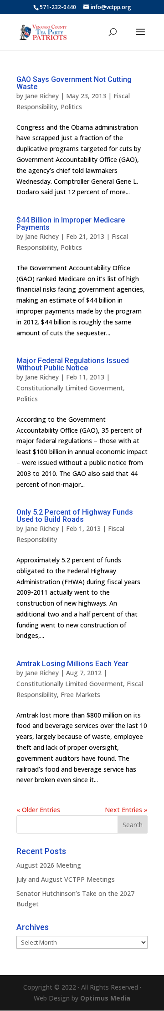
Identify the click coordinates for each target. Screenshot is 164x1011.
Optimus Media (105, 998)
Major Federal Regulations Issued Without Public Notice (72, 364)
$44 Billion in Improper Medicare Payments (70, 224)
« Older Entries (38, 809)
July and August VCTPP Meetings (65, 879)
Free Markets (80, 694)
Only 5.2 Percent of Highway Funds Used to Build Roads (74, 516)
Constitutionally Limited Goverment (69, 388)
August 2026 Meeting (48, 865)
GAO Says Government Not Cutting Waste (74, 83)
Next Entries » (126, 809)
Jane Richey (42, 95)
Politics (71, 106)
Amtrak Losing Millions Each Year (72, 663)
